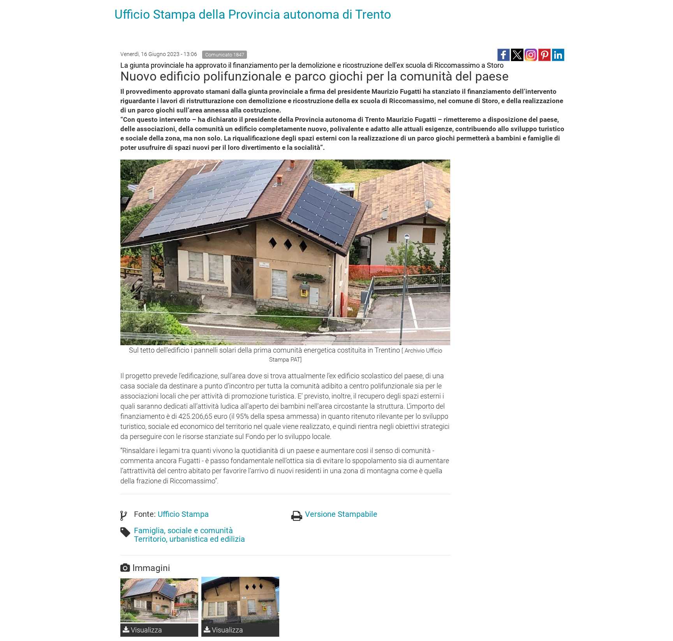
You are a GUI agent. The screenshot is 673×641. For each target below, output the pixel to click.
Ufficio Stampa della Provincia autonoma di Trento (253, 14)
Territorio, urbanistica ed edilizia (189, 539)
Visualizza (145, 630)
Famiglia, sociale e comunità (183, 530)
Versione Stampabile (341, 514)
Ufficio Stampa (183, 514)
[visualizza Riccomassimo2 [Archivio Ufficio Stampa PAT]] (240, 600)
